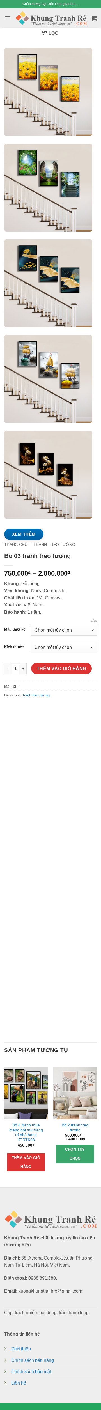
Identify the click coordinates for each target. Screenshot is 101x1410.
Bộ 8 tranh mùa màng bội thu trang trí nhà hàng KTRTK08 (26, 1132)
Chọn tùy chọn (75, 1154)
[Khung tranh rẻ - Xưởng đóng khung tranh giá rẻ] (51, 18)
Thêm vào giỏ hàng (61, 668)
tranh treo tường (54, 544)
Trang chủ (15, 544)
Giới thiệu (21, 1349)
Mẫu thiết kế (14, 630)
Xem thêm (24, 534)
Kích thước (14, 647)
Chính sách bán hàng (32, 1360)
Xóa (93, 621)
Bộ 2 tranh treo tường (75, 1127)
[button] (7, 18)
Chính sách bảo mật (31, 1371)
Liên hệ (18, 1383)
